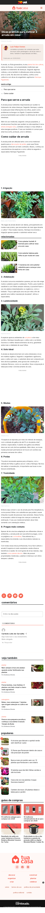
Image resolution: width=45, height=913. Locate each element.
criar (12, 882)
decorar (11, 875)
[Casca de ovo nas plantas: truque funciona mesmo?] (5, 781)
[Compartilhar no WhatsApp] (4, 595)
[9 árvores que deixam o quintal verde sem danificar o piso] (5, 742)
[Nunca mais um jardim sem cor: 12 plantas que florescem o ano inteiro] (5, 761)
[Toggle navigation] (41, 8)
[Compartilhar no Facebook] (15, 595)
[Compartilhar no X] (21, 595)
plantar (33, 878)
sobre (7, 887)
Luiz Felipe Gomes (17, 47)
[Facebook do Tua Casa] (22, 867)
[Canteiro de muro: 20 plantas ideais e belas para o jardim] (5, 791)
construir (33, 875)
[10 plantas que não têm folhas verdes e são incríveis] (5, 771)
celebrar (33, 882)
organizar (12, 878)
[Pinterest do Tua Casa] (28, 867)
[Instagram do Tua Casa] (17, 867)
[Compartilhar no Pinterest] (9, 595)
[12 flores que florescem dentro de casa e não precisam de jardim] (5, 751)
